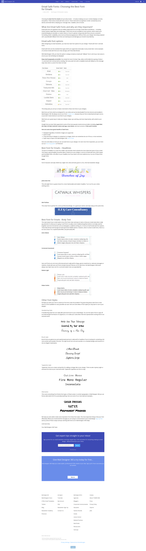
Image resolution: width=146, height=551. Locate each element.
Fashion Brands (78, 510)
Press (91, 501)
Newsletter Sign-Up (63, 507)
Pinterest (44, 514)
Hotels (75, 514)
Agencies (76, 498)
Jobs (91, 510)
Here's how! (71, 138)
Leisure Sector (77, 517)
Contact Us (61, 510)
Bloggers (76, 501)
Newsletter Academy (47, 510)
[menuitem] (137, 1)
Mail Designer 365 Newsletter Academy (59, 12)
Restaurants (77, 526)
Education (76, 507)
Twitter (44, 504)
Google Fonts (70, 114)
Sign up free (99, 418)
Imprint (92, 507)
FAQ (59, 504)
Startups (76, 530)
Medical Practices (78, 520)
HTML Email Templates (48, 501)
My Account (61, 501)
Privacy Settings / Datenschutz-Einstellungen (73, 542)
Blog (43, 507)
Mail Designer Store (47, 498)
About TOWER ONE (95, 498)
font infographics (50, 143)
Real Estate (77, 523)
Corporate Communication (81, 504)
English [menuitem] (73, 547)
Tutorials (60, 498)
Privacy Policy (93, 504)
